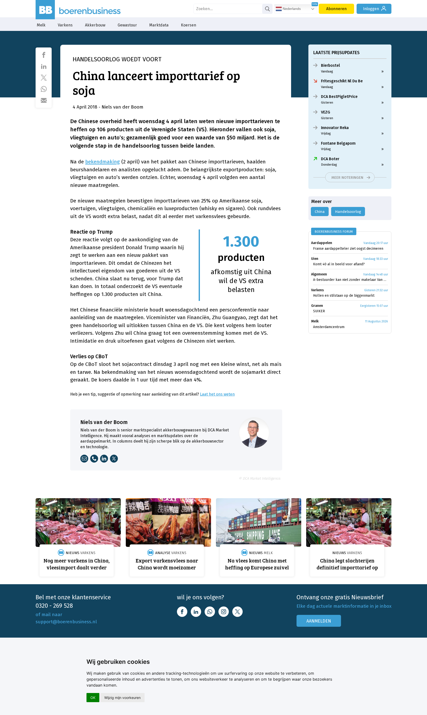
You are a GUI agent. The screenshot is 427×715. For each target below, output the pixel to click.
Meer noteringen (347, 177)
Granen (317, 306)
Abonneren (336, 8)
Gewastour (127, 25)
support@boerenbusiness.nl (66, 622)
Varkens (65, 25)
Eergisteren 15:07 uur (374, 306)
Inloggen (371, 8)
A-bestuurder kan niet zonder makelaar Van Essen (350, 280)
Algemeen (319, 274)
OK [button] (92, 697)
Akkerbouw (95, 25)
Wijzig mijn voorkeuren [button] (122, 697)
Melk (41, 25)
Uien (314, 259)
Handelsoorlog (348, 211)
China (320, 211)
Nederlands (291, 9)
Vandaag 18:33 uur (375, 259)
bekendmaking (102, 161)
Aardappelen (321, 243)
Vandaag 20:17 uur (375, 243)
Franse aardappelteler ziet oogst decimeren (348, 248)
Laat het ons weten (217, 394)
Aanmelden (318, 621)
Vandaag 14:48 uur (375, 274)
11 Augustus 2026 (376, 321)
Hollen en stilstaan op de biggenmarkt (343, 295)
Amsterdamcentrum (328, 327)
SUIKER (319, 311)
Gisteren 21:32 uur (376, 290)
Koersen (188, 25)
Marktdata (159, 25)
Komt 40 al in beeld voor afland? (339, 264)
